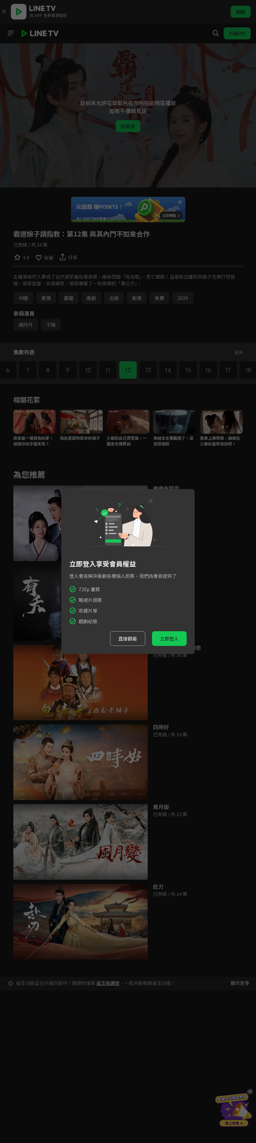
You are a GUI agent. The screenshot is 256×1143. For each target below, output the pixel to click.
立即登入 (169, 638)
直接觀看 (127, 638)
